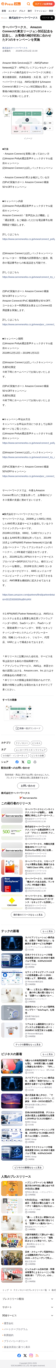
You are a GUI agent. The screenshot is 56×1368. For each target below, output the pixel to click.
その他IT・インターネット (15, 755)
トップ (5, 1290)
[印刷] (34, 761)
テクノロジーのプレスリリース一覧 (30, 1290)
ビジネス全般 (37, 755)
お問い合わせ (28, 785)
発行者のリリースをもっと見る (28, 915)
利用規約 (7, 1335)
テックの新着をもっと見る (28, 1044)
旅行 (30, 11)
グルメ (22, 11)
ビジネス (36, 743)
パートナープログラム (15, 1329)
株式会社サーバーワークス (14, 48)
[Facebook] (17, 761)
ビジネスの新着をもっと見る (28, 1167)
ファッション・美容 (43, 11)
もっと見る (47, 931)
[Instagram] (31, 1355)
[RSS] (37, 1355)
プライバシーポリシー (15, 1341)
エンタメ (12, 11)
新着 (4, 11)
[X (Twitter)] (23, 761)
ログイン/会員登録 (43, 4)
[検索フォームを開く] (28, 4)
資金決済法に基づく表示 (16, 1347)
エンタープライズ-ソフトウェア (31, 750)
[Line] (28, 761)
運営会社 (7, 1323)
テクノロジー (22, 743)
